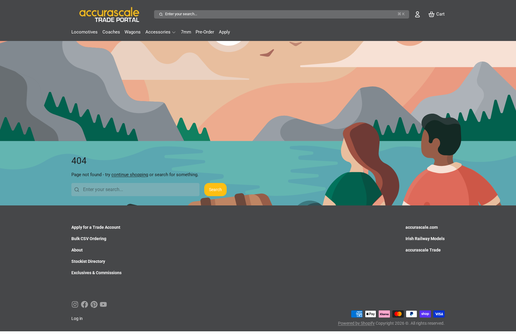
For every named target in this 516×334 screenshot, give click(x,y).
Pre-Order (205, 32)
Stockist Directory (88, 261)
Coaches (111, 32)
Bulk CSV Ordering (88, 238)
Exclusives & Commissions (96, 272)
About (77, 250)
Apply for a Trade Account (95, 227)
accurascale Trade (423, 250)
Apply (224, 32)
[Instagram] (75, 304)
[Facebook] (84, 304)
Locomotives (84, 32)
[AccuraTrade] (111, 14)
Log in (77, 318)
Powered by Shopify (356, 323)
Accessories (158, 32)
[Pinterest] (94, 304)
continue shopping (129, 174)
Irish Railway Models (425, 238)
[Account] (417, 14)
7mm (186, 32)
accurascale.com (422, 227)
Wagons (133, 32)
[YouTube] (103, 304)
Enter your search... (285, 14)
